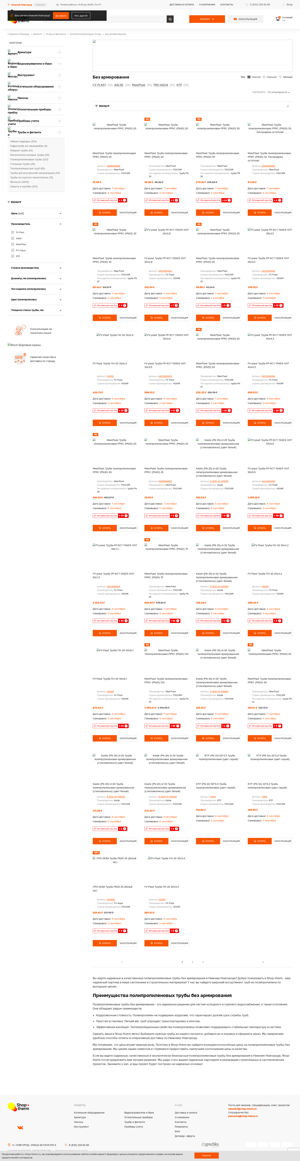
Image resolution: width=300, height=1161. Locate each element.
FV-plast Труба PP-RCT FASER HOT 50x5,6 (268, 470)
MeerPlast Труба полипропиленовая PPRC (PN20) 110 (166, 680)
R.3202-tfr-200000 (219, 691)
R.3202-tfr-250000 (219, 481)
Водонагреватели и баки (139, 1112)
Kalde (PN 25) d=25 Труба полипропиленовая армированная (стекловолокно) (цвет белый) (217, 472)
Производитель (20, 223)
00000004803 (268, 166)
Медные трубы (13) (21, 150)
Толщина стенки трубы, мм (27, 310)
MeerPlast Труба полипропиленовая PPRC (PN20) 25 (166, 470)
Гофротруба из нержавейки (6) (28, 145)
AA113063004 (113, 586)
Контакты (226, 4)
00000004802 (165, 481)
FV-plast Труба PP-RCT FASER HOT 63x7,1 (113, 575)
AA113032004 (165, 376)
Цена (17, 213)
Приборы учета (133, 1126)
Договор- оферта (185, 1135)
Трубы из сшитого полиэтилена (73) (31, 177)
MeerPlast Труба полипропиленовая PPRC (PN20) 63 (114, 470)
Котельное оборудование (89, 1112)
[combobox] (280, 92)
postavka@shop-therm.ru (243, 1116)
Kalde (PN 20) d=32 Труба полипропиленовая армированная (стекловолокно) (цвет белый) (165, 787)
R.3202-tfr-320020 (168, 796)
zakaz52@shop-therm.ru (242, 1108)
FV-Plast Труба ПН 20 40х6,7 (110, 678)
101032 (110, 376)
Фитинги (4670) (19, 181)
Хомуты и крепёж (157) (24, 186)
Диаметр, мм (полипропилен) (28, 278)
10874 (213, 796)
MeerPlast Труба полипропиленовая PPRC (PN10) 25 (217, 260)
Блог (177, 1131)
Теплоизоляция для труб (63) (27, 168)
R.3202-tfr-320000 (219, 586)
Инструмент (81, 1126)
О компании (207, 4)
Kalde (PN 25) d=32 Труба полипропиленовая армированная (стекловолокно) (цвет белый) (217, 577)
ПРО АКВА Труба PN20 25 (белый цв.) (112, 888)
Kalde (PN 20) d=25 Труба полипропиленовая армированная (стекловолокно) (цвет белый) (113, 787)
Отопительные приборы (138, 1117)
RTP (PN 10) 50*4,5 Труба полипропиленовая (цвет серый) (215, 785)
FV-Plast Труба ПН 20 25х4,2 (265, 573)
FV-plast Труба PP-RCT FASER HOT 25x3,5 (268, 260)
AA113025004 (268, 271)
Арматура (80, 1117)
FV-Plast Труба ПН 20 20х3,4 (161, 886)
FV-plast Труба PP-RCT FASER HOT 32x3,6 (165, 365)
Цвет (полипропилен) (24, 299)
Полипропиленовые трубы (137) (29, 159)
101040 (110, 691)
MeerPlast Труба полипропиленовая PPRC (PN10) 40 (269, 680)
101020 (162, 899)
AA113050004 (268, 481)
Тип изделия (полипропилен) (28, 288)
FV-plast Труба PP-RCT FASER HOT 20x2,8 (165, 260)
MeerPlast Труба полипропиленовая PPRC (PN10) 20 (114, 155)
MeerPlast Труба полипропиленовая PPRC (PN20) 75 (166, 575)
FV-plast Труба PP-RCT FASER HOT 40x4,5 (268, 365)
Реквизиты (181, 1126)
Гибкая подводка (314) (23, 141)
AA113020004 (165, 271)
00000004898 (113, 166)
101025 (265, 586)
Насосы (78, 1121)
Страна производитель (25, 267)
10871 (264, 796)
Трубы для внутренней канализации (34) (35, 172)
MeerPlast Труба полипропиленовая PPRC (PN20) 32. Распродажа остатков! (269, 157)
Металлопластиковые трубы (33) (29, 154)
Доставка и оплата (182, 4)
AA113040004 (268, 376)
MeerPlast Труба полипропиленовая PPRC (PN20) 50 (217, 155)
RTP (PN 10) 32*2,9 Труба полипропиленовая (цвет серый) (267, 785)
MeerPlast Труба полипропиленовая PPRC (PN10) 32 (114, 260)
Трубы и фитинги (134, 1121)
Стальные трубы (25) (22, 163)
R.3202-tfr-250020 (116, 796)
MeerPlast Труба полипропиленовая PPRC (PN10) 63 (217, 365)
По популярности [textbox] (277, 92)
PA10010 (111, 899)
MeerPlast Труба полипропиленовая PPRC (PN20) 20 (166, 155)
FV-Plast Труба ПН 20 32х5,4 (110, 363)
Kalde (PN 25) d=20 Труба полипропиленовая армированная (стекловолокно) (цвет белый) (217, 682)
